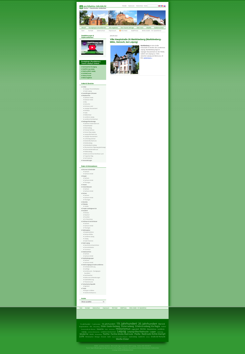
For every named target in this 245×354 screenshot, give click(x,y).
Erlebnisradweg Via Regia (147, 326)
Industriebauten (87, 187)
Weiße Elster (87, 115)
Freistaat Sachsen (89, 130)
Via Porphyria (88, 158)
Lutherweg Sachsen (90, 139)
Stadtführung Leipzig (88, 69)
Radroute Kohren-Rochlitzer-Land (94, 154)
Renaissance (89, 337)
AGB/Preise (134, 31)
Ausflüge (86, 269)
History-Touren (86, 75)
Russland (85, 210)
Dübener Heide (88, 100)
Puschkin (87, 217)
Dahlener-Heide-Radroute (91, 123)
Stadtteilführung (89, 279)
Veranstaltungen (87, 160)
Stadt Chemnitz (88, 241)
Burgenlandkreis (89, 232)
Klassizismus (151, 329)
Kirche (143, 329)
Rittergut (97, 337)
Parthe (106, 334)
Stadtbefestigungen (88, 258)
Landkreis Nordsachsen (91, 119)
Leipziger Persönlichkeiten (91, 89)
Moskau (86, 213)
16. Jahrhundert (85, 324)
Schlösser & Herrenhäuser (89, 221)
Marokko (85, 202)
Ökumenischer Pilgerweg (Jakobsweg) (95, 147)
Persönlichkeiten (89, 247)
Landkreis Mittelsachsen (94, 332)
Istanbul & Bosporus (90, 292)
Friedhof (163, 326)
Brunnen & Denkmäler (88, 169)
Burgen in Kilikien (89, 290)
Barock (161, 323)
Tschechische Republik (88, 284)
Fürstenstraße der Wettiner (88, 329)
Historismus (123, 328)
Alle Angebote (113, 28)
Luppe (153, 331)
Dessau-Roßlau (88, 234)
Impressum (112, 31)
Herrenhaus (112, 329)
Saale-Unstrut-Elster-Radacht (119, 337)
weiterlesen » (148, 58)
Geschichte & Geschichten (91, 245)
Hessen (84, 184)
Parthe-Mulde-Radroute (91, 149)
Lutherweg (160, 332)
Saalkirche (141, 337)
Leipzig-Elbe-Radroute (90, 134)
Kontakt (90, 31)
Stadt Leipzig (88, 91)
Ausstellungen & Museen (89, 93)
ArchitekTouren (86, 73)
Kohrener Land (88, 106)
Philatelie (85, 204)
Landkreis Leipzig (89, 117)
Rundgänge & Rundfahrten (97, 28)
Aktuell (83, 28)
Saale (85, 113)
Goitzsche (87, 104)
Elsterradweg (88, 128)
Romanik (103, 337)
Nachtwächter (88, 275)
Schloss (148, 337)
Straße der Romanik (158, 337)
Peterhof (86, 215)
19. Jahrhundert (126, 323)
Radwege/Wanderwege (89, 121)
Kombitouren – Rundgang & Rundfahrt (92, 272)
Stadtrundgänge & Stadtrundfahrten (92, 265)
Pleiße (137, 334)
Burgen (84, 176)
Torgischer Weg (88, 156)
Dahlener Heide (88, 97)
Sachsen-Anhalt (88, 174)
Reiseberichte (86, 95)
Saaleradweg (133, 337)
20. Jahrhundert (147, 323)
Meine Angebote (87, 78)
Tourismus (87, 249)
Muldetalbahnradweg (90, 145)
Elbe (85, 102)
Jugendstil (135, 329)
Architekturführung (89, 267)
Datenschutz (101, 31)
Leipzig (86, 206)
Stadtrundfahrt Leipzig (88, 71)
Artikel (84, 87)
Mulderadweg (88, 143)
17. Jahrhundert (96, 324)
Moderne (84, 334)
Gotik (106, 329)
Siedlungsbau (86, 230)
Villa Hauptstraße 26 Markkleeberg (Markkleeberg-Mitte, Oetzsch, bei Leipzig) (135, 40)
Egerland (86, 286)
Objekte (148, 28)
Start (82, 31)
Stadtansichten (159, 28)
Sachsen (86, 171)
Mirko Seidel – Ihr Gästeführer (151, 31)
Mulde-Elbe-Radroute (90, 141)
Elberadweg (96, 326)
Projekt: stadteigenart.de (89, 208)
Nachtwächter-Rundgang (89, 67)
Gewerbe (100, 329)
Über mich (140, 28)
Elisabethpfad (88, 125)
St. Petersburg (88, 219)
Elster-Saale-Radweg (110, 326)
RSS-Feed (124, 31)
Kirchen (84, 193)
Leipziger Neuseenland (90, 108)
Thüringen (87, 182)
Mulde (92, 334)
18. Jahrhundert (108, 324)
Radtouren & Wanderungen (92, 277)
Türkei (84, 288)
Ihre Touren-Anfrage (127, 28)
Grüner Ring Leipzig (89, 132)
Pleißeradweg (88, 151)
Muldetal (86, 110)
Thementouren (88, 282)
